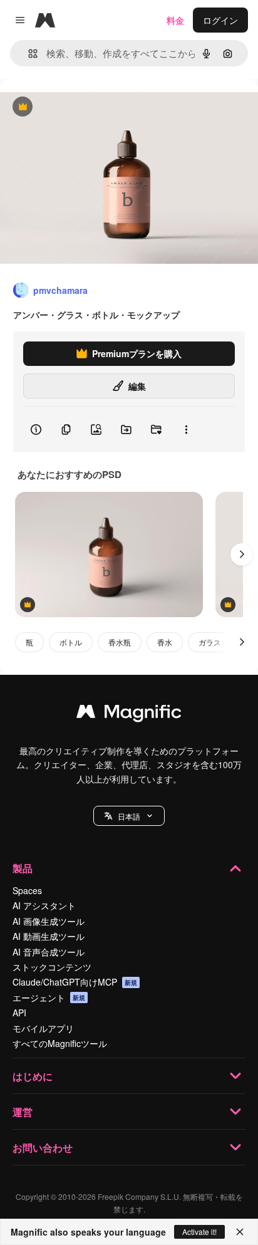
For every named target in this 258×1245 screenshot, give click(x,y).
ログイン (220, 20)
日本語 (129, 816)
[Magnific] (129, 714)
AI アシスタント (44, 905)
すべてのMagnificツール (60, 1043)
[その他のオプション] (186, 429)
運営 (23, 1112)
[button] (129, 816)
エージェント (49, 997)
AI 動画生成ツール (49, 936)
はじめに (33, 1076)
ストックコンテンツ (52, 967)
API (19, 1012)
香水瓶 (119, 642)
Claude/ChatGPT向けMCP (75, 982)
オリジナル (86, 107)
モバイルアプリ (43, 1028)
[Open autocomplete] (28, 53)
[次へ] (241, 554)
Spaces (27, 890)
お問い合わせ (43, 1147)
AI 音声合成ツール (49, 951)
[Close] (239, 1231)
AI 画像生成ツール (49, 921)
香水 (164, 642)
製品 (23, 868)
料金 (175, 20)
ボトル (70, 642)
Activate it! (199, 1231)
